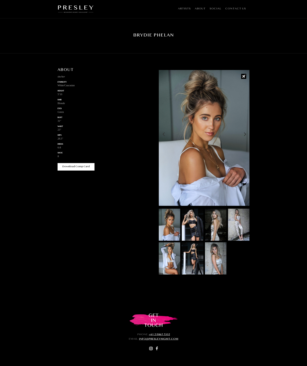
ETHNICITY (62, 82)
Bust (60, 117)
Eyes (60, 108)
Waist (60, 126)
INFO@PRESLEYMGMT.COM (158, 339)
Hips (60, 135)
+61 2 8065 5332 (159, 335)
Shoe (60, 153)
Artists (184, 9)
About (200, 9)
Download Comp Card (76, 167)
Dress (60, 144)
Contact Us (235, 9)
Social (215, 9)
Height (61, 91)
